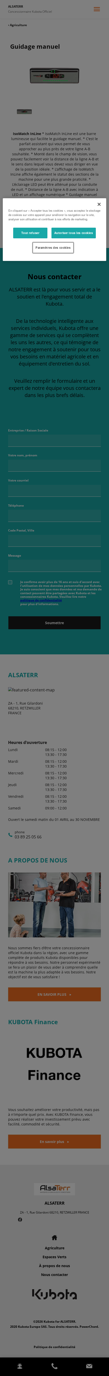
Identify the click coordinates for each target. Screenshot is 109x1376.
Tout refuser (30, 233)
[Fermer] (99, 204)
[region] (54, 229)
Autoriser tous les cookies (73, 233)
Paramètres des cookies (53, 247)
